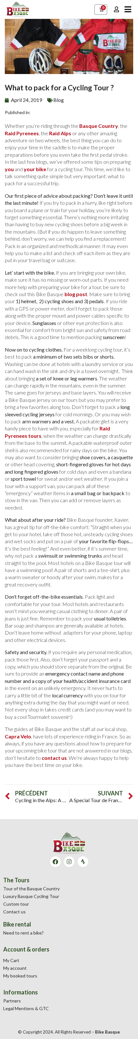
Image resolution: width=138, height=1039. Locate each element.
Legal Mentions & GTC (26, 1008)
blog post (76, 294)
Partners (12, 1000)
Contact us (14, 911)
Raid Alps (60, 133)
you (9, 169)
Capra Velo (18, 736)
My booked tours (20, 975)
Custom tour (16, 904)
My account (15, 968)
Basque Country (98, 126)
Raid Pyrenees (22, 133)
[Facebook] (55, 861)
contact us (54, 758)
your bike (35, 169)
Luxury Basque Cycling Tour (31, 896)
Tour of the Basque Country (31, 888)
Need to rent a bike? (23, 932)
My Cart (11, 960)
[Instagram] (69, 861)
